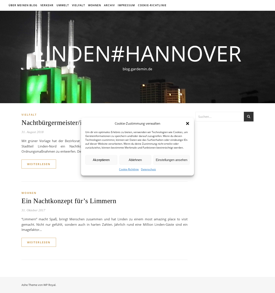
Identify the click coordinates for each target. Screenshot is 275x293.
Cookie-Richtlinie (129, 169)
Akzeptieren (101, 160)
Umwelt (63, 5)
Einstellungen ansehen (171, 160)
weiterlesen (38, 164)
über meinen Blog (23, 5)
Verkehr (46, 5)
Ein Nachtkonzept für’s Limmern (68, 201)
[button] (187, 123)
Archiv (109, 5)
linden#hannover (137, 53)
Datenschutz (148, 169)
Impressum (126, 5)
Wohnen (94, 5)
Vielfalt (78, 5)
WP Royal (49, 285)
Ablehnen (135, 160)
